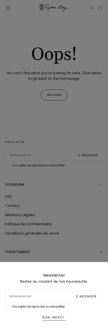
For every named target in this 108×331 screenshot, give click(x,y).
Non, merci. (54, 317)
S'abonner (86, 296)
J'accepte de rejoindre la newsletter (38, 306)
